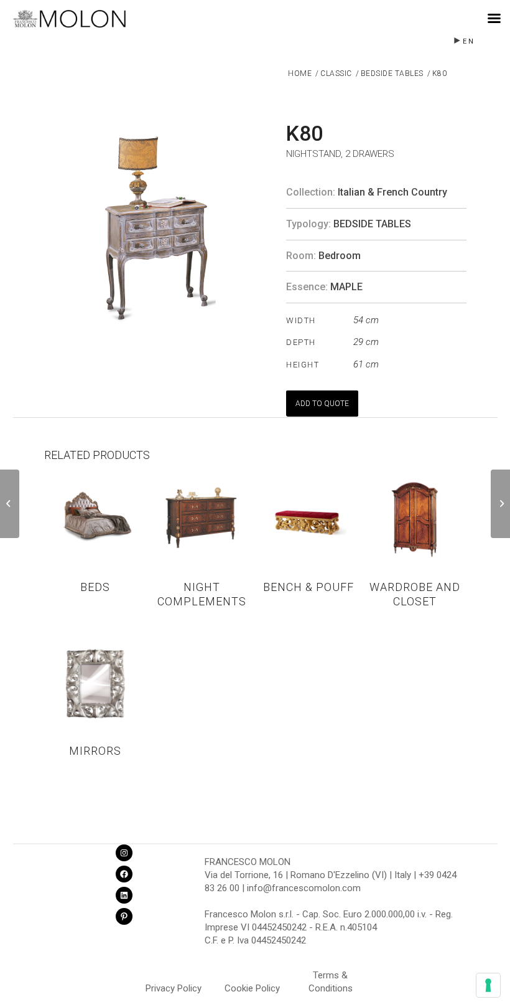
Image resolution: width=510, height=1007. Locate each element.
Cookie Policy (252, 988)
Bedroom (339, 256)
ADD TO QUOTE (322, 403)
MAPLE (346, 287)
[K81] (500, 504)
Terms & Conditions (330, 977)
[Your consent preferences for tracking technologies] (488, 985)
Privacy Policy (174, 988)
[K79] (9, 504)
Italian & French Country (392, 192)
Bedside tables (372, 224)
